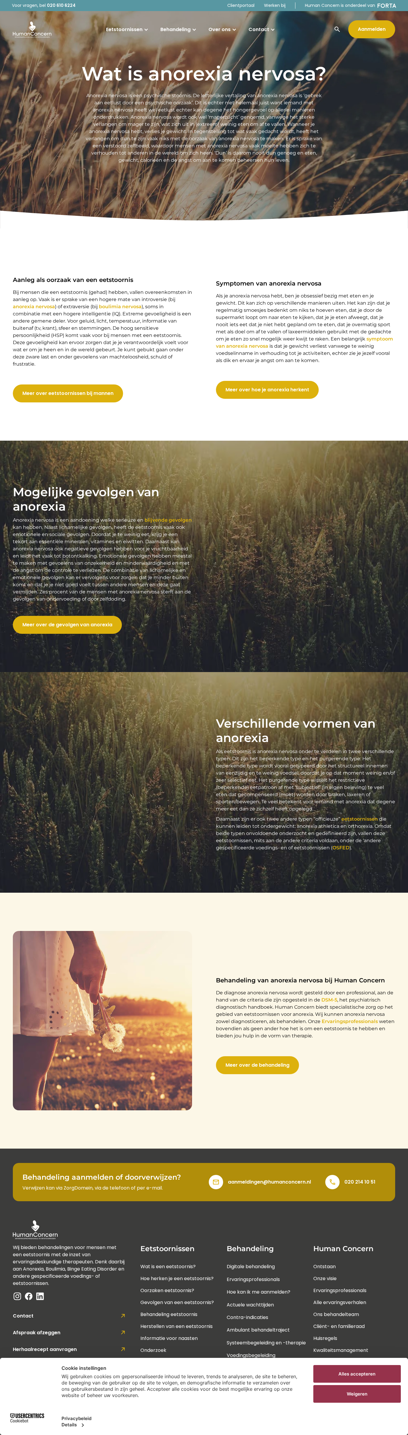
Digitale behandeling (251, 1266)
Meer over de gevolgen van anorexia (67, 624)
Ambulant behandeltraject (258, 1329)
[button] (127, 29)
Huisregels (325, 1338)
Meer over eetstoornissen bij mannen (67, 393)
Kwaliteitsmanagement (340, 1350)
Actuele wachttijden (250, 1304)
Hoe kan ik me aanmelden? (258, 1292)
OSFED (340, 848)
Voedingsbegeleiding (251, 1355)
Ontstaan (324, 1266)
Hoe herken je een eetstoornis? (177, 1278)
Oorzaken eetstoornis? (167, 1290)
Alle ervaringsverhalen (339, 1302)
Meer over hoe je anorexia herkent (267, 389)
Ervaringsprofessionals (350, 1021)
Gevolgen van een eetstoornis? (177, 1302)
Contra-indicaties (247, 1317)
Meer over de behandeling (257, 1065)
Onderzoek (153, 1350)
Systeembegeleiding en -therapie (266, 1342)
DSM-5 (329, 1000)
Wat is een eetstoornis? (168, 1266)
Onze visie (325, 1278)
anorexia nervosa (34, 306)
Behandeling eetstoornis (168, 1314)
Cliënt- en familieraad (339, 1326)
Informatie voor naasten (169, 1338)
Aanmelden (372, 29)
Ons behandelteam (336, 1314)
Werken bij (275, 5)
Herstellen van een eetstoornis (176, 1326)
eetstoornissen (359, 819)
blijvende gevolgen (168, 520)
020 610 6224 (61, 5)
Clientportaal (240, 5)
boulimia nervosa (120, 306)
